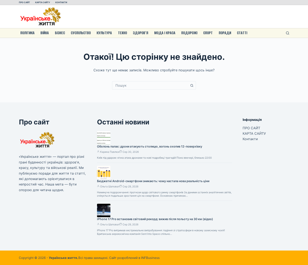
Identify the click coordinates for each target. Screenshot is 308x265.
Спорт (208, 33)
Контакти (61, 2)
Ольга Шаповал (109, 186)
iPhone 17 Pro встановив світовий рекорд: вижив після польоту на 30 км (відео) (155, 219)
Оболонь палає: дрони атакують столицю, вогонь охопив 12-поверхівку (149, 146)
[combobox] (150, 85)
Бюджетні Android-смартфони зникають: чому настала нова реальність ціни (153, 181)
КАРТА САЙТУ (42, 2)
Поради (225, 33)
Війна (44, 33)
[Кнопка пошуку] (192, 85)
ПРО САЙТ (24, 2)
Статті (242, 33)
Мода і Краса (164, 33)
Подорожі (189, 33)
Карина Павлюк (109, 151)
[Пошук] (287, 33)
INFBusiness (150, 258)
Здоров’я (140, 33)
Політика (27, 33)
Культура (104, 33)
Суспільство (81, 33)
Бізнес (60, 33)
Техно (122, 33)
